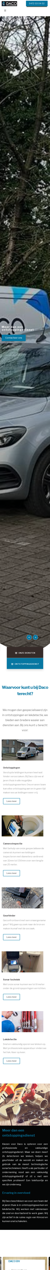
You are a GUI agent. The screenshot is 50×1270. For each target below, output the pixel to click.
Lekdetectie (10, 1039)
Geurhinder (9, 915)
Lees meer (11, 801)
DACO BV (14, 1261)
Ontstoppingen (11, 767)
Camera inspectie (12, 843)
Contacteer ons (13, 337)
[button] (29, 637)
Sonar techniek (11, 979)
